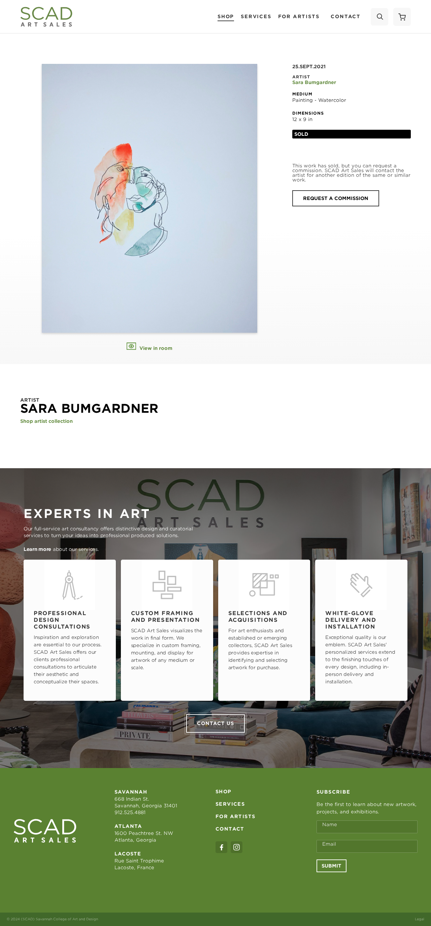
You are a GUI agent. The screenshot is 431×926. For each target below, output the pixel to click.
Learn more (37, 549)
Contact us (215, 723)
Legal (419, 919)
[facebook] (221, 847)
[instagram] (236, 847)
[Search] (379, 17)
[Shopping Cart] (402, 17)
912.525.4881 (129, 812)
